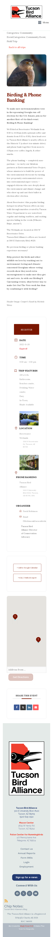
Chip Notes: (13, 906)
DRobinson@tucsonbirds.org (36, 521)
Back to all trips (17, 47)
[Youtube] (35, 893)
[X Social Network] (23, 707)
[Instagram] (29, 893)
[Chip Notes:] (6, 901)
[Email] (36, 707)
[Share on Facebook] (17, 707)
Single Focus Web (26, 926)
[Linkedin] (29, 707)
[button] (43, 22)
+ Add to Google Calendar (27, 568)
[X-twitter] (23, 893)
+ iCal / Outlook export (27, 578)
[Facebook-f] (17, 893)
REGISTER (26, 329)
